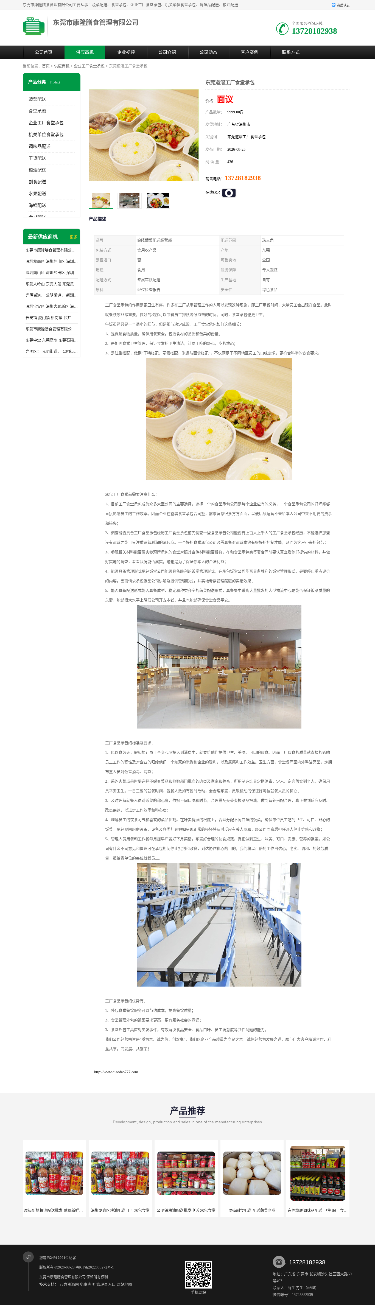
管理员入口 (106, 1284)
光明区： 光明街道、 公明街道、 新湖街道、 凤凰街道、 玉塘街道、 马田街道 (52, 351)
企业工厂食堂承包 (89, 66)
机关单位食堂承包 (46, 134)
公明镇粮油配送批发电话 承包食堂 (120, 1210)
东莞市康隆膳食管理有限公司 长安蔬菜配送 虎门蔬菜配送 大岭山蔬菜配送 (52, 329)
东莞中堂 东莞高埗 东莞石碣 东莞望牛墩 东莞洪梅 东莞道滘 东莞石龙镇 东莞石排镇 (52, 340)
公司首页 (43, 52)
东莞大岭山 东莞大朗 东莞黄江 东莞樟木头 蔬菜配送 (52, 284)
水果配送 (37, 193)
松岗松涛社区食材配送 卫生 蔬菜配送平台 (323, 1210)
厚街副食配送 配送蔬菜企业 (186, 1210)
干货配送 (37, 158)
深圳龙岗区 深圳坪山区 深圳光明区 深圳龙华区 (52, 261)
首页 (46, 66)
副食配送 (37, 182)
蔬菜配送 (37, 99)
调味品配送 (40, 146)
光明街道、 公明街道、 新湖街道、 (52, 295)
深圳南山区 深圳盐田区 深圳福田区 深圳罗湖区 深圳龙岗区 (52, 273)
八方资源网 (69, 1284)
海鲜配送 (37, 205)
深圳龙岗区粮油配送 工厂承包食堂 (54, 1210)
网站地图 (124, 1284)
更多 (73, 237)
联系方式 (291, 52)
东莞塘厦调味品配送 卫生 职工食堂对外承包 (259, 1210)
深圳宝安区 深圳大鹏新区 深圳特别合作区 (52, 306)
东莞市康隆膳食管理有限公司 (62, 1277)
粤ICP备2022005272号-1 (94, 1267)
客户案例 (249, 52)
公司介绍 (167, 52)
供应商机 (85, 52)
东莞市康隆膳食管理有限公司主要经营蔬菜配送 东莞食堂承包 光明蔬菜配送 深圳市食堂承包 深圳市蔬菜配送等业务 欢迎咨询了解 (52, 250)
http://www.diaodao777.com (116, 1072)
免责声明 (87, 1284)
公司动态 (208, 52)
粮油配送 (37, 170)
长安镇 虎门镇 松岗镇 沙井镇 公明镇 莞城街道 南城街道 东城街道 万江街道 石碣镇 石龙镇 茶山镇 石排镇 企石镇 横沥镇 (52, 318)
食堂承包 (37, 111)
